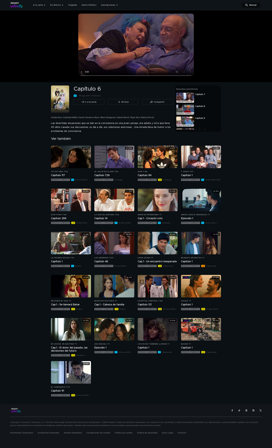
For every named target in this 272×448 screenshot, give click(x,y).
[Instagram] (253, 410)
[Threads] (246, 410)
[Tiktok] (239, 410)
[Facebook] (232, 410)
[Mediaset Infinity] (16, 5)
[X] (260, 410)
